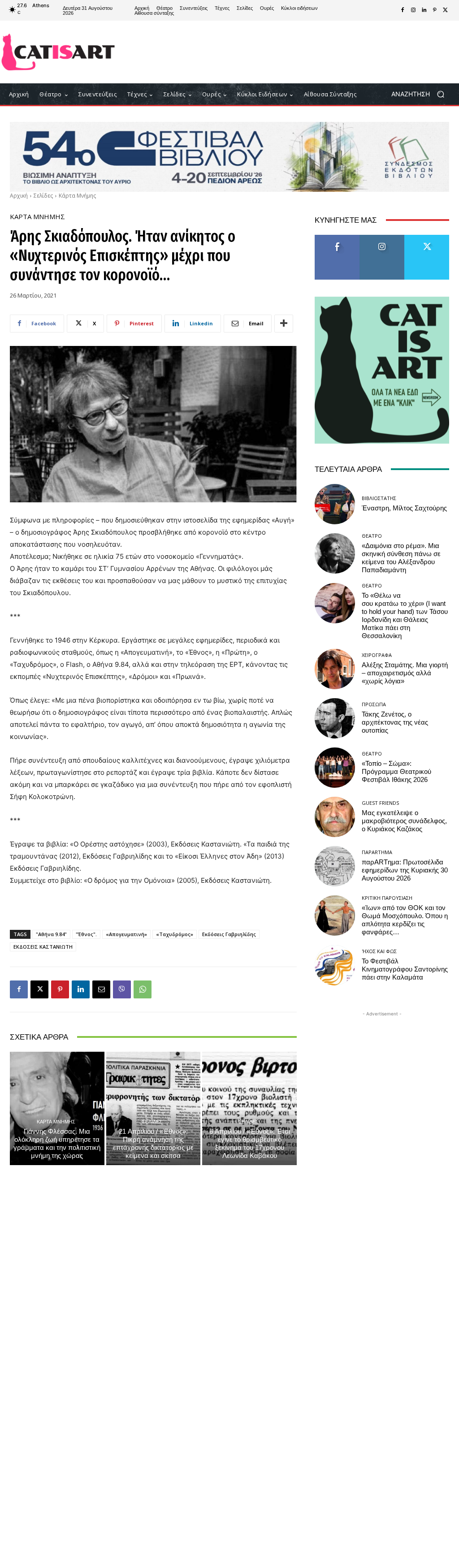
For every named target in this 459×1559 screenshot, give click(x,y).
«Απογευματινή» (126, 934)
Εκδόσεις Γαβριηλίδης (229, 934)
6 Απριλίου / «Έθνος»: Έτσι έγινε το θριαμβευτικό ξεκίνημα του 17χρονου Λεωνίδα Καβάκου (249, 1143)
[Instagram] (413, 10)
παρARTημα (377, 852)
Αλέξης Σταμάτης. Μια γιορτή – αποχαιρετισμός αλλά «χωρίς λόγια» (405, 673)
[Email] (101, 989)
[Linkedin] (424, 10)
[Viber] (122, 989)
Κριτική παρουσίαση (387, 897)
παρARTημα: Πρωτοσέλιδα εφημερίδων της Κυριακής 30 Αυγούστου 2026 (405, 870)
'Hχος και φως (379, 951)
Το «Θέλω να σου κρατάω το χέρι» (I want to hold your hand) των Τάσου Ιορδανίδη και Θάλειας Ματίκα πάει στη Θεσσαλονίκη (405, 616)
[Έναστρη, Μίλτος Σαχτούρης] (335, 504)
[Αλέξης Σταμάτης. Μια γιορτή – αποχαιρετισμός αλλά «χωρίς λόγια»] (335, 669)
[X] (445, 10)
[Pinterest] (434, 10)
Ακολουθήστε (382, 238)
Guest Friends (380, 802)
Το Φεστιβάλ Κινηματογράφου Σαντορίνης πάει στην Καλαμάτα (405, 969)
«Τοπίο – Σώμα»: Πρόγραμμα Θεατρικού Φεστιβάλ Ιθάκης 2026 (396, 772)
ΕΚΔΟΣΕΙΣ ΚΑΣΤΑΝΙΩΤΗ (43, 946)
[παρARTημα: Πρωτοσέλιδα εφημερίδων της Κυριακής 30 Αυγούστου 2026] (335, 866)
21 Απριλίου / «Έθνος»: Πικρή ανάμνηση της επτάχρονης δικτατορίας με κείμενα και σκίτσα (153, 1143)
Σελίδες (43, 195)
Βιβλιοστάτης (379, 498)
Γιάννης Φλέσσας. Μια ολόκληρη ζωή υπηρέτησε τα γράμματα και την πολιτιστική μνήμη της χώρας (56, 1143)
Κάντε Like (337, 238)
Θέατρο (372, 535)
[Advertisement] (283, 52)
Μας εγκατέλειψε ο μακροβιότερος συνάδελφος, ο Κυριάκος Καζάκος (404, 821)
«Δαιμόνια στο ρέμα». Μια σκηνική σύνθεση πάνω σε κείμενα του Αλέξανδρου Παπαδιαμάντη (401, 558)
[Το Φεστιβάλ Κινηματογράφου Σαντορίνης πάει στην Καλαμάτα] (335, 965)
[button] (421, 94)
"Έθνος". (86, 934)
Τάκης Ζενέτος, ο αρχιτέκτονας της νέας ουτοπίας (395, 722)
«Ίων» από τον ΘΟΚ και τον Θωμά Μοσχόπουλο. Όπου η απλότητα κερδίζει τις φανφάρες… (405, 920)
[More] (283, 324)
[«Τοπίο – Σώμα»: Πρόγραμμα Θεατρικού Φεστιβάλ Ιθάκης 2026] (335, 767)
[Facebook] (402, 10)
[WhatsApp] (143, 989)
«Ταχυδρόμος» (174, 934)
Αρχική (19, 195)
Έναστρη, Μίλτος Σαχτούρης (404, 508)
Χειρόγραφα (377, 654)
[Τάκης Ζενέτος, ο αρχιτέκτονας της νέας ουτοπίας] (335, 718)
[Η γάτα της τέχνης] (58, 52)
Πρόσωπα (374, 704)
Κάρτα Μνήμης (77, 195)
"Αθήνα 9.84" (51, 934)
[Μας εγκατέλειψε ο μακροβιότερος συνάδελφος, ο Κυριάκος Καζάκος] (335, 817)
